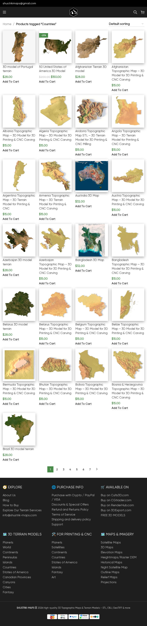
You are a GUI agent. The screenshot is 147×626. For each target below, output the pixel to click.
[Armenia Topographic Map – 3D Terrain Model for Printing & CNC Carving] (55, 175)
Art (54, 577)
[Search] (135, 12)
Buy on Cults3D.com (115, 495)
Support (57, 524)
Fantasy (8, 592)
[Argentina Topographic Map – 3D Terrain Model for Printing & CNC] (19, 175)
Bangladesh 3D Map (89, 260)
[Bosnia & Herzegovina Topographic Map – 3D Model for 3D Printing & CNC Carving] (128, 364)
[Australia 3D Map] (91, 175)
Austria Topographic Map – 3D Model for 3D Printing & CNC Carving (128, 200)
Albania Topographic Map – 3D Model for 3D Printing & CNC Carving (19, 135)
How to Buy (11, 505)
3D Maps (107, 547)
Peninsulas (10, 557)
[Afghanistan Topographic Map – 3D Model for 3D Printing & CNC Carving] (128, 46)
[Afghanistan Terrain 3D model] (91, 46)
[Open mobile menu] (4, 12)
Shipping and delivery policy (71, 519)
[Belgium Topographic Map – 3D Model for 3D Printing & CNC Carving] (91, 304)
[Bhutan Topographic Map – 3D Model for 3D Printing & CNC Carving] (55, 364)
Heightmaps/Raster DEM (118, 557)
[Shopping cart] (142, 12)
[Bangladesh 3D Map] (91, 240)
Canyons (9, 582)
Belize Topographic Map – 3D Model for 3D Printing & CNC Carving (128, 329)
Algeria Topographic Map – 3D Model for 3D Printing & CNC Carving (55, 135)
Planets (8, 542)
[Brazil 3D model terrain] (19, 429)
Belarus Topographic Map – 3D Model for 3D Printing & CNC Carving (55, 329)
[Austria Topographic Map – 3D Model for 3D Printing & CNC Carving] (128, 175)
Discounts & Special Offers (70, 504)
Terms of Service (63, 514)
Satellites (58, 547)
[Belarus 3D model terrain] (19, 304)
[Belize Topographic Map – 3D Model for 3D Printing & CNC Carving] (128, 304)
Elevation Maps (111, 552)
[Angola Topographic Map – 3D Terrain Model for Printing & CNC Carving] (128, 111)
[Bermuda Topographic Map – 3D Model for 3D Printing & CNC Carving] (19, 364)
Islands (7, 562)
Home (7, 24)
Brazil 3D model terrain (18, 449)
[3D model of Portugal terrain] (19, 46)
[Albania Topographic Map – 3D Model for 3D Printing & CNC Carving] (19, 111)
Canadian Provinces (17, 577)
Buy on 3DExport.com (116, 510)
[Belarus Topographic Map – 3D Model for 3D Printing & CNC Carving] (55, 304)
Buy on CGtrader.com (116, 500)
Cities (7, 587)
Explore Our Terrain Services (22, 510)
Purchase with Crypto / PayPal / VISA (73, 497)
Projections (109, 582)
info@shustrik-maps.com (20, 515)
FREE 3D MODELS (113, 515)
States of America (15, 572)
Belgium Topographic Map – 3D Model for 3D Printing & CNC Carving (91, 329)
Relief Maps (109, 577)
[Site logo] (73, 12)
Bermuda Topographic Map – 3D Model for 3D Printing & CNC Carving (19, 389)
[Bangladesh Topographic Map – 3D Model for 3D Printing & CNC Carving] (128, 240)
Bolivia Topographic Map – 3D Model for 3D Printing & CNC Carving (91, 389)
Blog (6, 500)
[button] (11, 81)
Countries (9, 567)
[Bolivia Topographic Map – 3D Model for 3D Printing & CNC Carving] (91, 364)
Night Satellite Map (114, 567)
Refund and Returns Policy (70, 509)
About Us (9, 495)
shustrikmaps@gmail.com (19, 3)
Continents (10, 552)
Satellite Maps (111, 542)
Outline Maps (110, 572)
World (7, 547)
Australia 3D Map (87, 195)
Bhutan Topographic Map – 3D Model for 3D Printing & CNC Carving (55, 389)
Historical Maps (111, 562)
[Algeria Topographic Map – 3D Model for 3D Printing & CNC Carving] (55, 111)
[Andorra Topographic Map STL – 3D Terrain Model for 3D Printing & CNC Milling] (91, 111)
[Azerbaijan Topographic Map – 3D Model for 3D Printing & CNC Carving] (55, 240)
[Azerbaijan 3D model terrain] (19, 240)
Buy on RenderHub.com (117, 505)
